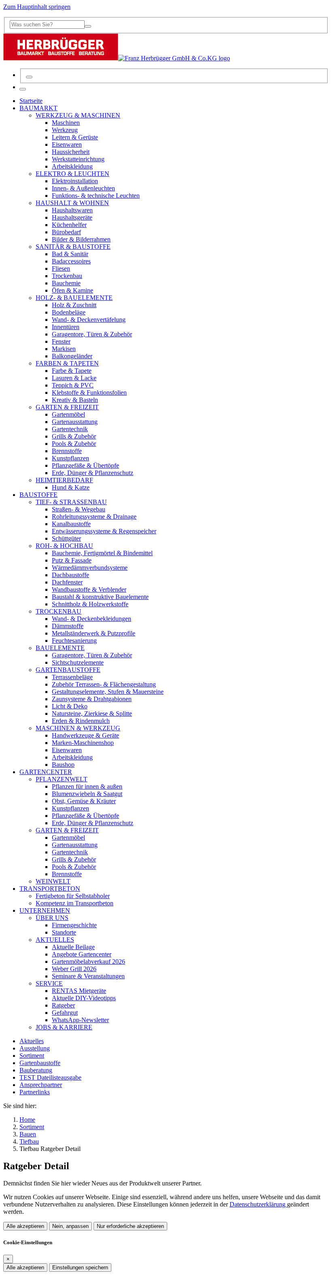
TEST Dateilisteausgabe (50, 1077)
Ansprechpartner (40, 1084)
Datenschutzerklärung (258, 1204)
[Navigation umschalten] (22, 89)
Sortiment (31, 1055)
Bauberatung (35, 1070)
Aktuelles (31, 1041)
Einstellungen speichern (80, 1267)
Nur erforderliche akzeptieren (130, 1226)
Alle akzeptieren (25, 1226)
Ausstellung (34, 1048)
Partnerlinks (34, 1092)
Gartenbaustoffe (39, 1062)
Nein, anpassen (70, 1226)
